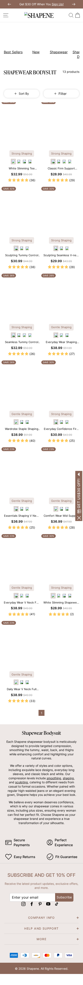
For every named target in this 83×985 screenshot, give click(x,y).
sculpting (21, 782)
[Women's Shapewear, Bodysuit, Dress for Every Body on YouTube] (48, 904)
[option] (11, 41)
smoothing (54, 778)
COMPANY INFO (41, 917)
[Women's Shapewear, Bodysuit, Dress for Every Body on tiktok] (56, 904)
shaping (68, 778)
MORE (42, 939)
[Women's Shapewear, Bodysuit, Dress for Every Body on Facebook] (32, 904)
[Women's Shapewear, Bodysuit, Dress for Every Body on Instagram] (23, 904)
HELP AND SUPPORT (41, 928)
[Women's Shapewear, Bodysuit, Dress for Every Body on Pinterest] (40, 904)
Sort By (24, 93)
